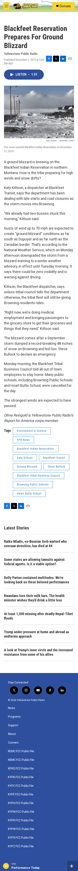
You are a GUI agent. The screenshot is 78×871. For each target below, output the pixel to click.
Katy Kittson (25, 457)
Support (13, 725)
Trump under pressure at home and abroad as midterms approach (36, 634)
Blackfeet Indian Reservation (35, 448)
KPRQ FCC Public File (21, 768)
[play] (6, 866)
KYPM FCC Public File (21, 811)
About (12, 734)
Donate (65, 6)
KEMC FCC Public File (21, 751)
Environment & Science (32, 430)
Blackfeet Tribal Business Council (38, 475)
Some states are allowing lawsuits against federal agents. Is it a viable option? (34, 561)
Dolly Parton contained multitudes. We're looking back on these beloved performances (36, 580)
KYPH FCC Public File (21, 803)
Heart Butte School (29, 493)
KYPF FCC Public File (20, 794)
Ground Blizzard (27, 466)
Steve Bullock (56, 466)
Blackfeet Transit (54, 457)
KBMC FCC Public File (21, 759)
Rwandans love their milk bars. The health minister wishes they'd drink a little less (34, 598)
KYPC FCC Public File (21, 785)
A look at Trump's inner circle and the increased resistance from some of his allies (38, 652)
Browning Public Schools (33, 484)
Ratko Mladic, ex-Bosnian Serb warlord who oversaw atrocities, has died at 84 (35, 543)
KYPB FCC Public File (21, 777)
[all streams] (72, 866)
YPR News (23, 439)
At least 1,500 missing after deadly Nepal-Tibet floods (38, 616)
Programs (14, 716)
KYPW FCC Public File (21, 829)
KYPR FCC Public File (21, 820)
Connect (13, 742)
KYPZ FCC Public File (21, 846)
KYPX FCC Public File (21, 837)
